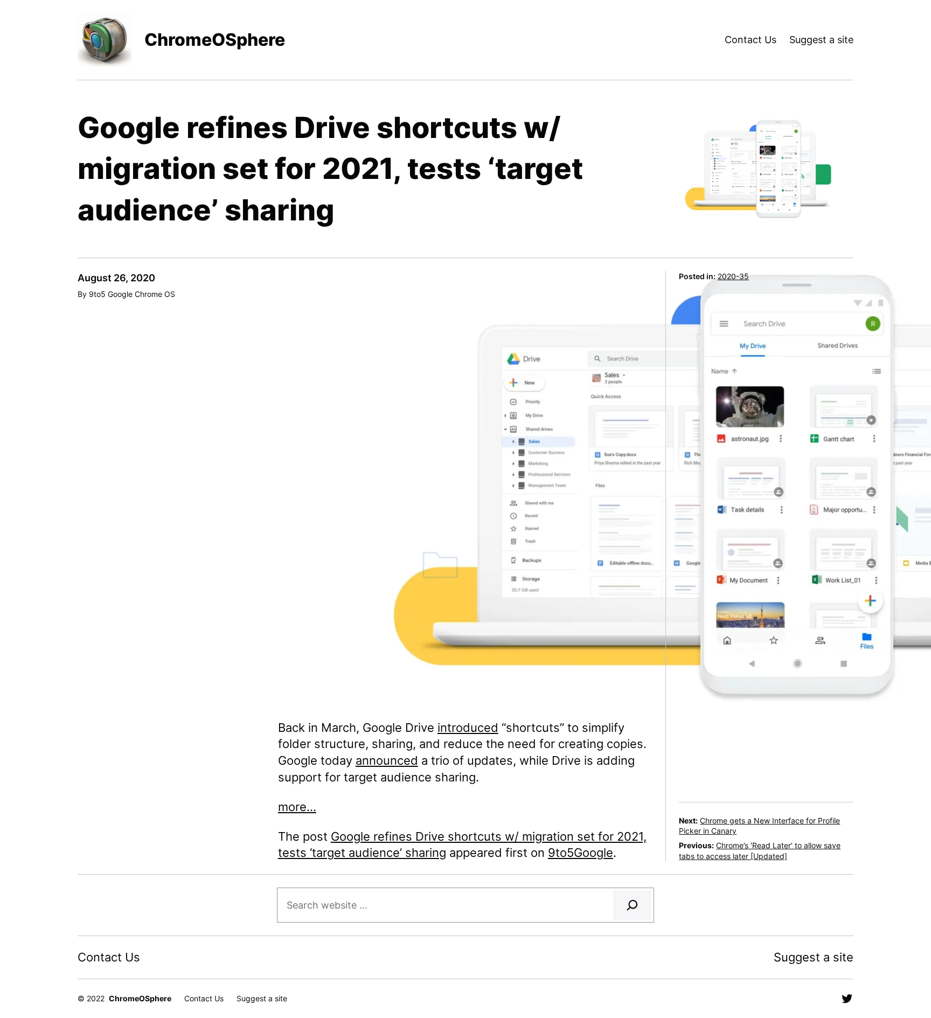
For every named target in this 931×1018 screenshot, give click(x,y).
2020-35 (733, 276)
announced (387, 760)
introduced (467, 728)
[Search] (632, 905)
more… (297, 807)
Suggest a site (821, 39)
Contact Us (750, 39)
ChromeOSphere (214, 39)
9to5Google (580, 853)
